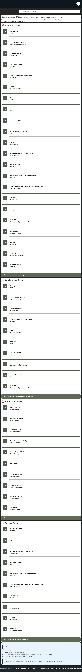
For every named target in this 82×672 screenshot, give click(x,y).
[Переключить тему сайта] (78, 4)
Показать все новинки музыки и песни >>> (21, 275)
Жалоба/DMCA (35, 668)
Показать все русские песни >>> (16, 639)
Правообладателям (67, 668)
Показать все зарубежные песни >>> (18, 396)
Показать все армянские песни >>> (18, 518)
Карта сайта (78, 668)
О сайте (17, 668)
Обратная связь (25, 668)
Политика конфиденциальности (50, 668)
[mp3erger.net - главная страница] (14, 4)
